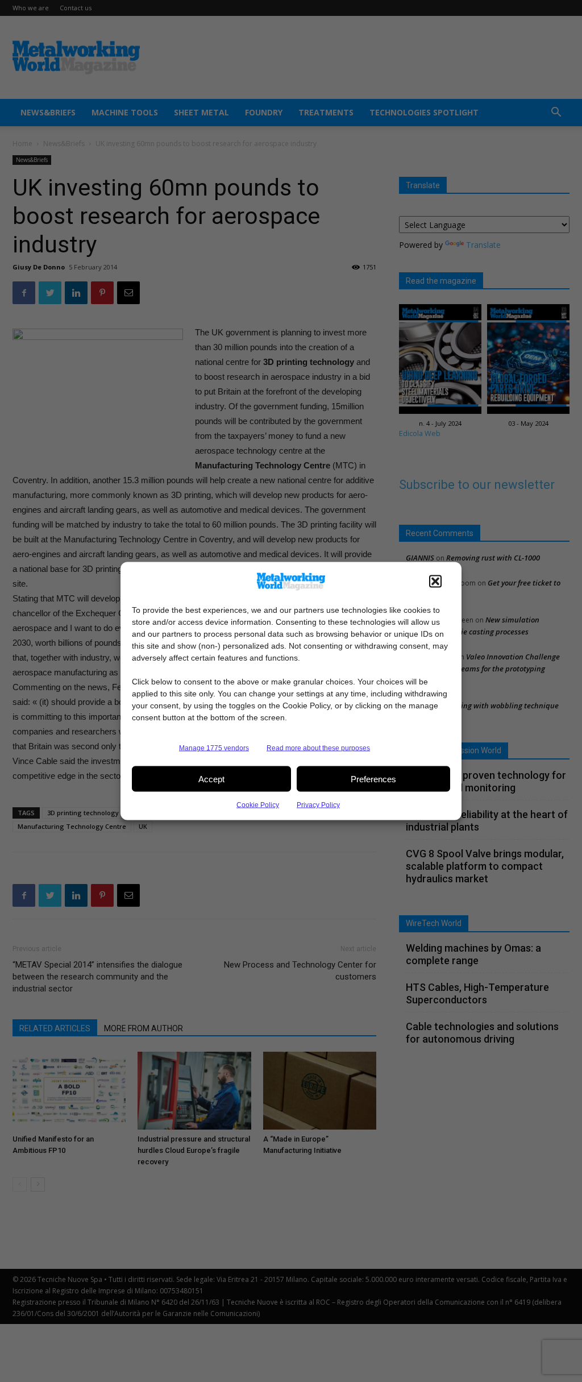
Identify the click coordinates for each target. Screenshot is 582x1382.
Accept (211, 778)
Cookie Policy (257, 805)
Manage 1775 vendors (214, 748)
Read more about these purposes (318, 748)
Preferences (373, 778)
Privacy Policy (318, 805)
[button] (435, 581)
